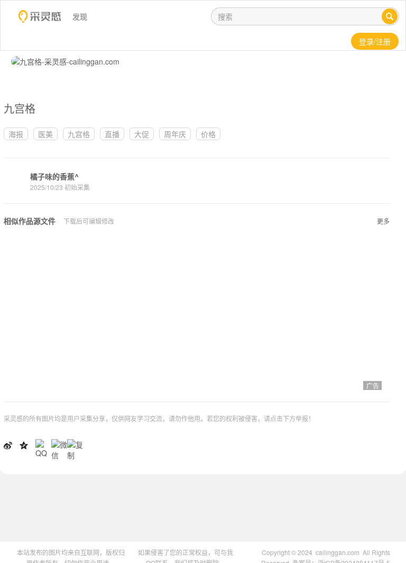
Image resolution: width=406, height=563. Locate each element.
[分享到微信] (59, 448)
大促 (141, 134)
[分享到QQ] (43, 447)
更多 (383, 220)
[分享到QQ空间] (24, 444)
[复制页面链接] (75, 448)
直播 (112, 134)
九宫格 (79, 134)
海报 (15, 134)
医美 (45, 134)
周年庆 (175, 134)
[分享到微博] (8, 444)
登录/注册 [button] (375, 41)
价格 (208, 134)
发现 (79, 16)
